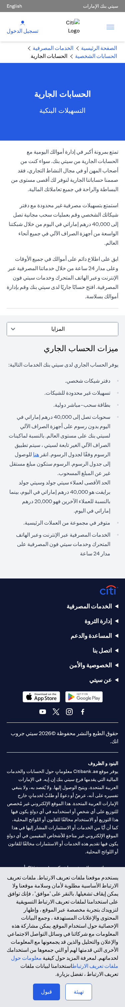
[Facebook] (83, 712)
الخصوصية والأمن (90, 665)
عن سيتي (100, 679)
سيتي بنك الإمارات (100, 6)
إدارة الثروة (98, 620)
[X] (56, 712)
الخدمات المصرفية (89, 606)
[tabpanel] (62, 454)
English (14, 6)
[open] (110, 27)
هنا (36, 454)
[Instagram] (69, 712)
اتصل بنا (102, 650)
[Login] (23, 22)
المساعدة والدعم (91, 635)
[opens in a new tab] (84, 696)
